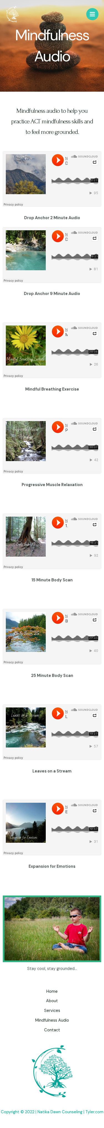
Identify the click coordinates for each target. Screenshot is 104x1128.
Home (52, 991)
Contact (52, 1030)
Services (52, 1010)
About (52, 1001)
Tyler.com (94, 1112)
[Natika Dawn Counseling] (12, 14)
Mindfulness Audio (52, 1020)
